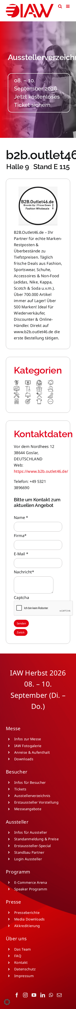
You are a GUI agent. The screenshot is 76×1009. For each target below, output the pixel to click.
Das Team (22, 949)
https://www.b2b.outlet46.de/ (41, 471)
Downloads (23, 759)
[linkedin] (42, 995)
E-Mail (21, 553)
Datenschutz (24, 969)
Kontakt (21, 962)
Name (21, 517)
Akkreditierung (27, 925)
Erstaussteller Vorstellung (36, 802)
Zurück (21, 632)
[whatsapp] (51, 995)
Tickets (20, 789)
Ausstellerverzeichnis (32, 795)
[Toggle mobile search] (60, 6)
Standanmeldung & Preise (36, 839)
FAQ (17, 955)
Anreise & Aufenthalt (32, 752)
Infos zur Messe (27, 739)
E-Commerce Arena (30, 882)
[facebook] (16, 995)
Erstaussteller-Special (32, 845)
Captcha (21, 597)
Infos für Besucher (30, 782)
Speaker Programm (30, 889)
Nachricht (24, 571)
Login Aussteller (28, 859)
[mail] (59, 995)
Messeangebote (27, 809)
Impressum (24, 975)
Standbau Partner (29, 852)
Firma (20, 535)
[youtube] (34, 995)
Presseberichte (27, 912)
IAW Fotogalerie (28, 745)
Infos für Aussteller (30, 832)
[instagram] (25, 995)
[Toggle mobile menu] (68, 6)
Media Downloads (29, 919)
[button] (7, 1002)
